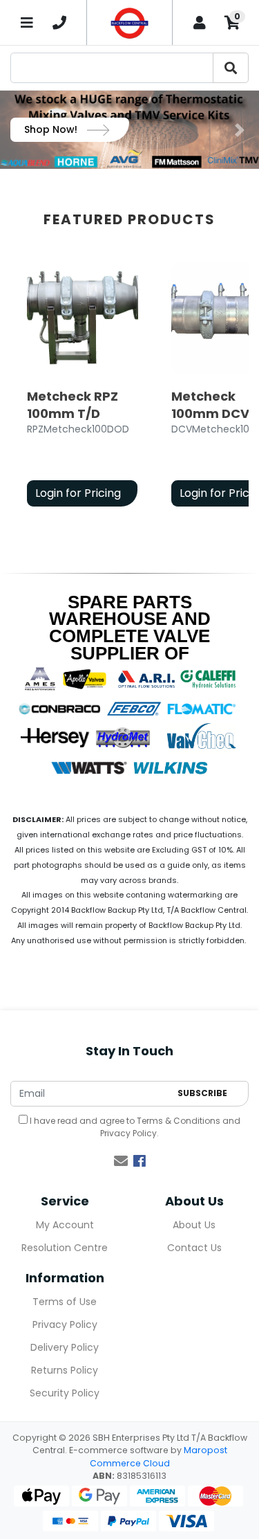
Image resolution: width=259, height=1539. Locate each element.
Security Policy (64, 1393)
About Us (194, 1225)
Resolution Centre (64, 1248)
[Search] (231, 68)
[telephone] (59, 23)
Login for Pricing (78, 493)
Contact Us (194, 1248)
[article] (82, 387)
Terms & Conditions (178, 1121)
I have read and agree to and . (134, 1127)
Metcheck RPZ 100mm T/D (72, 405)
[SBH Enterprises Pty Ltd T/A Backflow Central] (129, 22)
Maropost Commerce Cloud (158, 1456)
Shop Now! (52, 129)
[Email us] (121, 1161)
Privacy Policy (128, 1133)
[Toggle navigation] (26, 22)
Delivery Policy (64, 1347)
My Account (65, 1225)
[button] (19, 130)
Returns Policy (64, 1370)
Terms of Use (64, 1302)
